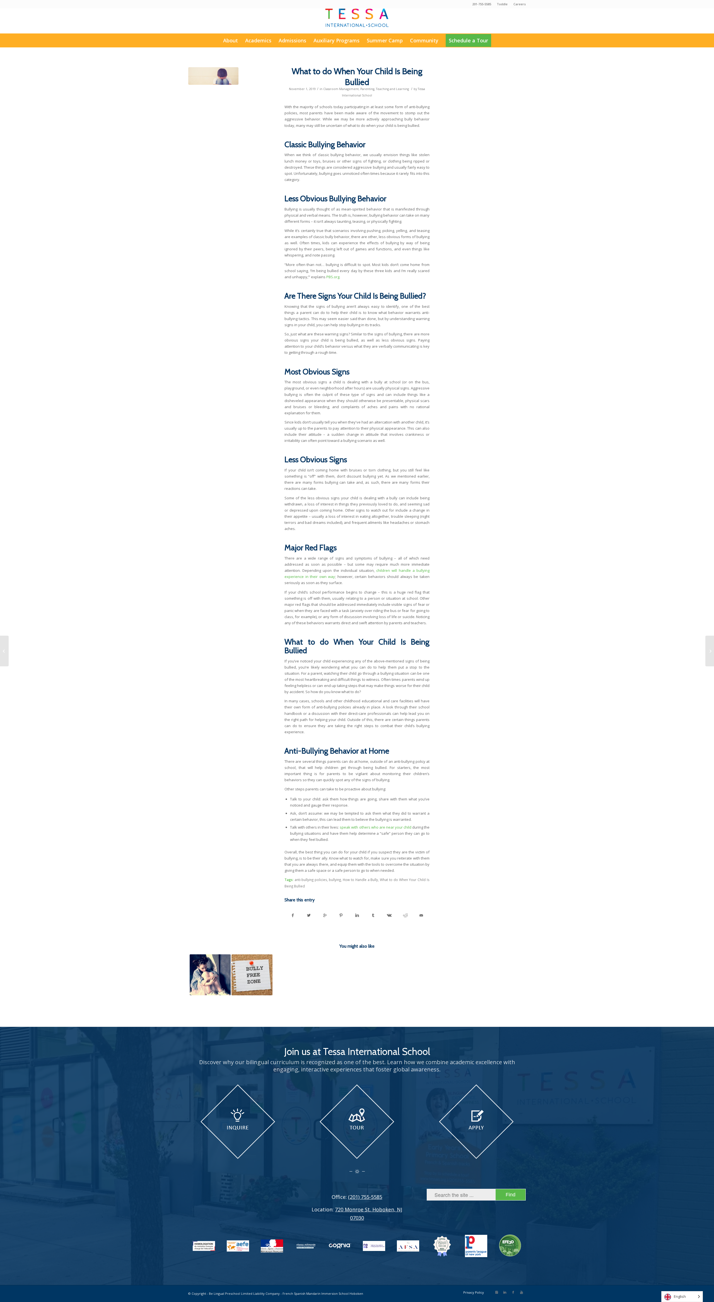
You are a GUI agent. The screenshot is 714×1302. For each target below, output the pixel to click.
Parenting (367, 89)
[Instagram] (496, 1292)
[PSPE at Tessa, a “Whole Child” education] (709, 651)
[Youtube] (521, 1292)
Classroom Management (341, 89)
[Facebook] (513, 1292)
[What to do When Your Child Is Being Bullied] (213, 76)
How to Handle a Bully (360, 879)
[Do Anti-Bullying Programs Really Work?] (251, 974)
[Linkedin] (505, 1292)
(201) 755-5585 (365, 1197)
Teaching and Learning (392, 89)
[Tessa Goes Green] (4, 651)
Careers (519, 4)
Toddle (502, 4)
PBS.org (332, 276)
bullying (335, 879)
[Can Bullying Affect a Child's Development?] (210, 974)
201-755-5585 (481, 4)
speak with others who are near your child (375, 827)
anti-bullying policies (311, 879)
